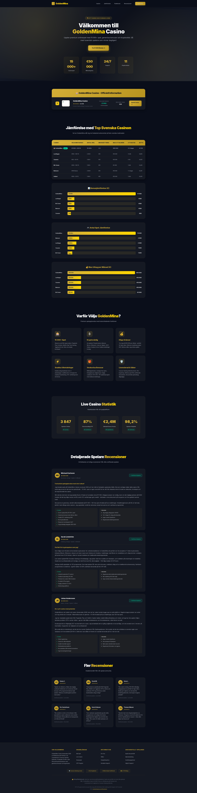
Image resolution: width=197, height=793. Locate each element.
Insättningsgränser (130, 760)
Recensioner (128, 3)
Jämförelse (107, 3)
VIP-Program (79, 763)
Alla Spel (78, 753)
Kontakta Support (105, 763)
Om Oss (103, 753)
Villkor (102, 757)
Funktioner (117, 3)
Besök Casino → (135, 103)
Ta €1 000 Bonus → (98, 48)
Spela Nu (140, 3)
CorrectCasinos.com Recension (100, 789)
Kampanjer (79, 760)
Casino (98, 3)
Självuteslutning (129, 757)
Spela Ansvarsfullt (130, 753)
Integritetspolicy (105, 760)
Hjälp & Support (129, 763)
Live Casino (79, 757)
